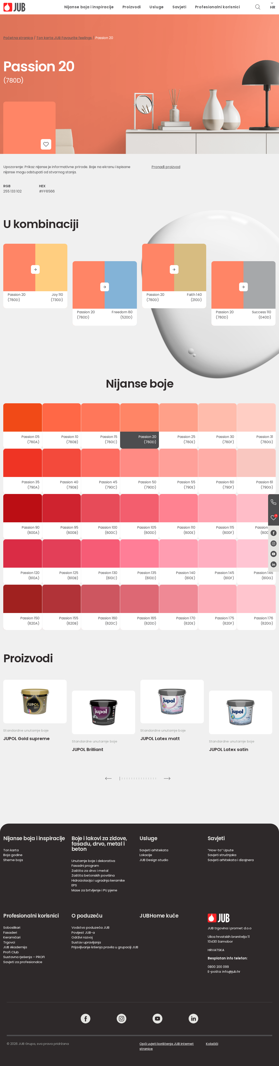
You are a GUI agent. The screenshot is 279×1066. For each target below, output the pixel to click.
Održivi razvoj (82, 937)
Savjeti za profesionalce (22, 962)
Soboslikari (11, 927)
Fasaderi (10, 932)
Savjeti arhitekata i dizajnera (231, 860)
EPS (74, 885)
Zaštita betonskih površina (93, 875)
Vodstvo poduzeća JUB (90, 927)
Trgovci (9, 942)
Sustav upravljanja (86, 942)
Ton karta (11, 850)
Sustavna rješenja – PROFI (24, 957)
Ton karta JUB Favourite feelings (64, 37)
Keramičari (11, 937)
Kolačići (212, 1043)
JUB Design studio (154, 860)
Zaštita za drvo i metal (89, 870)
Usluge (157, 7)
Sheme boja (13, 860)
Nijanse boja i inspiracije (89, 7)
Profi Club (11, 952)
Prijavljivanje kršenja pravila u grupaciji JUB (104, 947)
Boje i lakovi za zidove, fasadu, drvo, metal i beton (99, 844)
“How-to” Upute (221, 850)
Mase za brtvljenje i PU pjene (94, 890)
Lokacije (146, 855)
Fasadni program (85, 865)
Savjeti (179, 7)
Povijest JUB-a (83, 932)
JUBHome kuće (159, 915)
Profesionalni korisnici (217, 7)
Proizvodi (131, 7)
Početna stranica (18, 37)
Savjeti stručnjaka (222, 855)
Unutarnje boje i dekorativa (93, 860)
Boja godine (12, 855)
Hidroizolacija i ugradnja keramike (98, 880)
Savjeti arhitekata (154, 850)
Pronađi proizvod (165, 166)
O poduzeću (86, 915)
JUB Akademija (15, 947)
